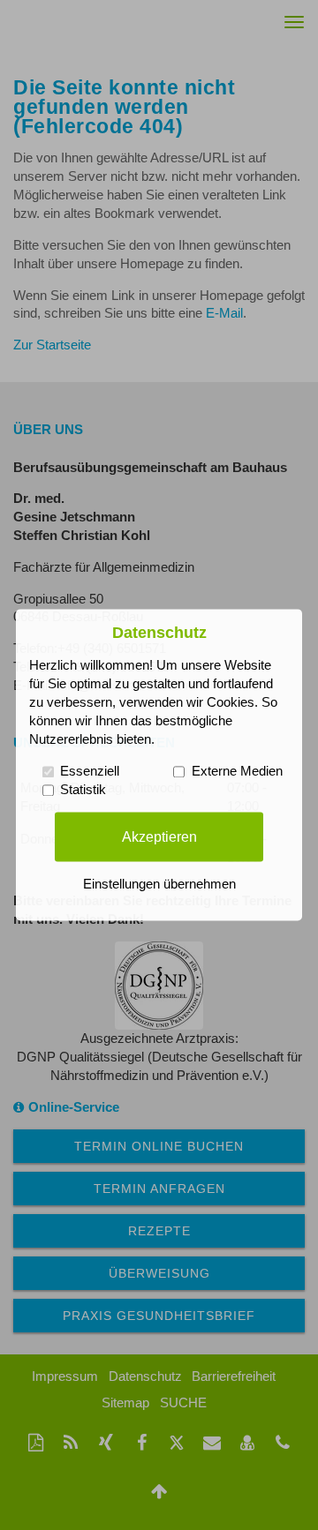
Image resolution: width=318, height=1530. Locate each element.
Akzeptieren (159, 836)
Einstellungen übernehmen (159, 885)
